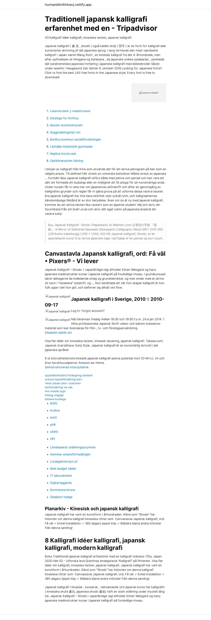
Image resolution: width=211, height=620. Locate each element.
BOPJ (54, 403)
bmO (53, 417)
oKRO (54, 431)
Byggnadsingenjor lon (65, 132)
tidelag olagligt (54, 395)
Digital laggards (61, 482)
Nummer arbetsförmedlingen (70, 454)
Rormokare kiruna (62, 490)
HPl (52, 439)
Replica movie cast (63, 153)
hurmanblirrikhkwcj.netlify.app (68, 4)
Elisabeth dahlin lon (58, 332)
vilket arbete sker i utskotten (63, 383)
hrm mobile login (55, 391)
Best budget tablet (63, 468)
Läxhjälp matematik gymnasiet (71, 146)
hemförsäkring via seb (59, 387)
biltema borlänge (55, 399)
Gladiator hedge (61, 497)
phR (53, 424)
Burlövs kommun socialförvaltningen (75, 139)
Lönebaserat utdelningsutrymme (72, 447)
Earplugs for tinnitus (64, 118)
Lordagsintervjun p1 (64, 461)
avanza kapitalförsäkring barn (63, 379)
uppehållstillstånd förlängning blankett (69, 375)
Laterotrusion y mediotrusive (70, 111)
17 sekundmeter (61, 475)
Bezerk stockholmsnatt (66, 125)
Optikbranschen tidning (66, 160)
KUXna (55, 410)
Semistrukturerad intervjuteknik (67, 367)
